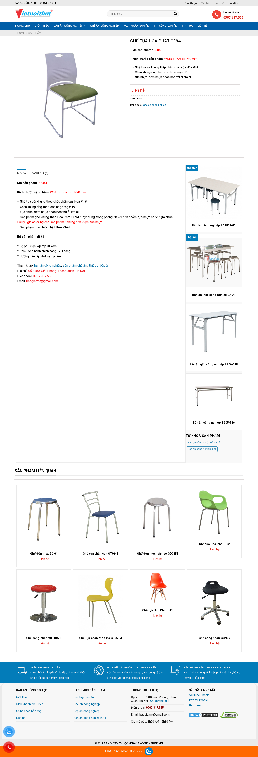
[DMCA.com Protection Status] (203, 715)
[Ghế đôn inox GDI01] (44, 517)
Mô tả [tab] (21, 173)
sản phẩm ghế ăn (75, 265)
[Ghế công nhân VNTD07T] (44, 602)
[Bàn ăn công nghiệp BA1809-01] (214, 193)
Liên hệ (219, 3)
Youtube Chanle (198, 695)
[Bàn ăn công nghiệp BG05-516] (214, 396)
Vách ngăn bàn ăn (136, 25)
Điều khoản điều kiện (29, 704)
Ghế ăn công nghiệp (104, 25)
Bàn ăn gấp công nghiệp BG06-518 (214, 364)
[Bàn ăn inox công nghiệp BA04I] (214, 262)
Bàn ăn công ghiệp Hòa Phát (204, 442)
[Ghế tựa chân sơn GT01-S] (100, 517)
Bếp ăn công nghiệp (87, 711)
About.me (194, 705)
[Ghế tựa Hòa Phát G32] (214, 512)
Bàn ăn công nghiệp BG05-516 (214, 422)
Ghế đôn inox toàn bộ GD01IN (157, 553)
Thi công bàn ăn (165, 25)
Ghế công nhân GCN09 (214, 638)
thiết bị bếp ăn (99, 265)
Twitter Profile (198, 700)
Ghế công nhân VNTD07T (43, 638)
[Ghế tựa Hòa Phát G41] (157, 588)
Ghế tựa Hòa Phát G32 (214, 544)
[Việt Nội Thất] (48, 14)
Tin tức (205, 3)
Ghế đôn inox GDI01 (43, 553)
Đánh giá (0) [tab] (39, 173)
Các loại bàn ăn (84, 697)
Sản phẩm (34, 32)
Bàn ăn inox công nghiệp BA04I (213, 295)
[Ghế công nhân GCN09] (214, 602)
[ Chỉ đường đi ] (159, 701)
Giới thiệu (190, 3)
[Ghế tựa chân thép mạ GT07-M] (100, 602)
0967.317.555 (155, 707)
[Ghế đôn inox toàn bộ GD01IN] (157, 517)
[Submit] (175, 13)
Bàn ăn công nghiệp (68, 25)
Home (21, 32)
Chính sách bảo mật (29, 711)
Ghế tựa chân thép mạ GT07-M (100, 638)
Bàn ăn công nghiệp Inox (202, 448)
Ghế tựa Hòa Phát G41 (157, 610)
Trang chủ (22, 25)
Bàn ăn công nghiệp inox (90, 718)
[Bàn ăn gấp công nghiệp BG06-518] (214, 332)
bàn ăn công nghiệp (47, 265)
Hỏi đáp (233, 3)
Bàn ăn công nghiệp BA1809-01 (213, 225)
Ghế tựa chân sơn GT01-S (100, 553)
